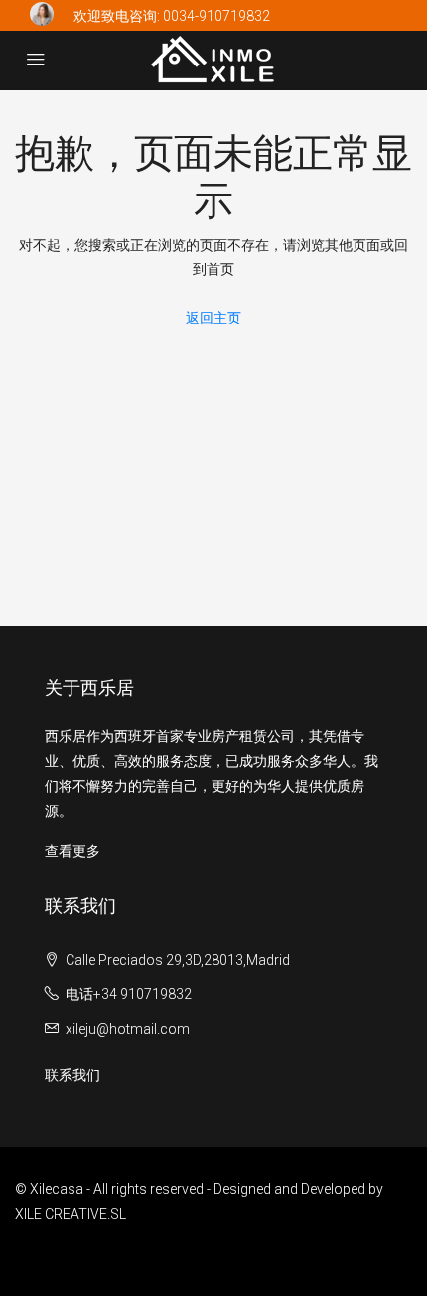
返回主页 (213, 317)
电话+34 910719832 (129, 994)
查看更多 (72, 851)
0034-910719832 (216, 16)
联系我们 (72, 1075)
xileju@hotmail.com (128, 1029)
